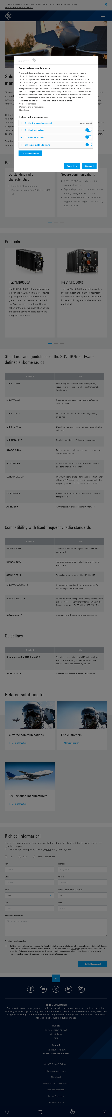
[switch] (88, 130)
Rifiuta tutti (89, 166)
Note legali (24, 110)
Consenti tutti (72, 166)
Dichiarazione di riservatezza (31, 107)
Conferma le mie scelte (30, 153)
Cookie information (27, 103)
